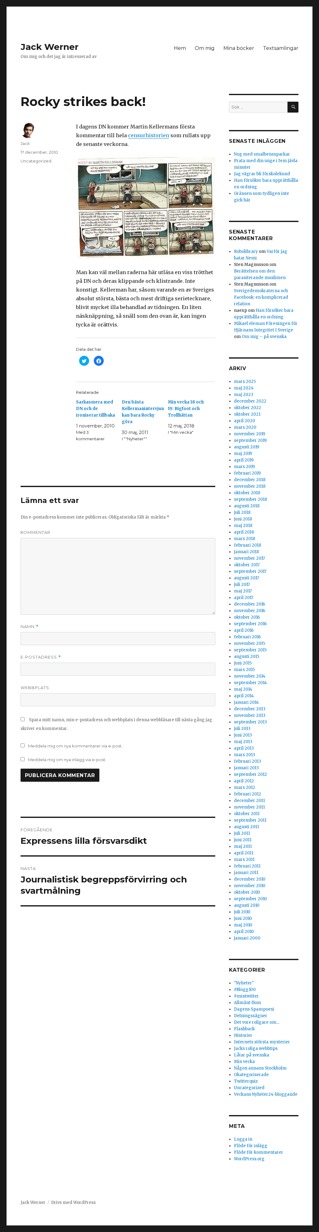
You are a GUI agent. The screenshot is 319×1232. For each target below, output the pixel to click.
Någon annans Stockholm (260, 1068)
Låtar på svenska (251, 1055)
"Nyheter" (244, 983)
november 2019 (249, 434)
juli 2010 (242, 912)
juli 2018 (242, 512)
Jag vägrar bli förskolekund (262, 173)
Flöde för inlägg (250, 1145)
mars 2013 (244, 754)
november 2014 (249, 676)
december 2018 (249, 479)
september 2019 (250, 440)
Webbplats (35, 687)
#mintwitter (246, 996)
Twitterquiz (246, 1081)
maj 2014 (243, 689)
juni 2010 (243, 918)
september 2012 (250, 774)
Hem (180, 48)
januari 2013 (246, 768)
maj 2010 (243, 925)
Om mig (205, 48)
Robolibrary (246, 251)
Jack (25, 143)
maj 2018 (243, 525)
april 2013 (244, 748)
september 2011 (250, 820)
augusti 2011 (246, 826)
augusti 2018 (246, 506)
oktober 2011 (246, 813)
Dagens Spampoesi (254, 1009)
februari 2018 (247, 545)
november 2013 (249, 715)
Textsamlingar (280, 48)
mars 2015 (244, 669)
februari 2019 (247, 473)
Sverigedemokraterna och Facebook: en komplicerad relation (261, 297)
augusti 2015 (246, 656)
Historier (243, 1035)
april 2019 (244, 460)
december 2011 (249, 800)
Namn (30, 626)
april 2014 (244, 695)
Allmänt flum (247, 1002)
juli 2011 (242, 833)
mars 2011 (244, 859)
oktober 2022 (247, 407)
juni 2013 (243, 735)
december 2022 (250, 401)
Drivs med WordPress (73, 1202)
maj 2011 (243, 846)
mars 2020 (245, 427)
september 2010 (250, 898)
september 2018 (250, 499)
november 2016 (249, 610)
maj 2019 (243, 453)
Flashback (244, 1028)
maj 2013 (243, 741)
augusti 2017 (246, 578)
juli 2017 (242, 584)
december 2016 (249, 604)
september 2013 (250, 722)
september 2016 (250, 623)
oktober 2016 (247, 617)
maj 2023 (243, 394)
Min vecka (244, 1061)
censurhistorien (148, 135)
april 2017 (243, 597)
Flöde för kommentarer (258, 1152)
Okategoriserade (251, 1074)
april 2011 (243, 853)
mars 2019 (244, 466)
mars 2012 (244, 787)
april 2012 (244, 781)
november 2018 (249, 486)
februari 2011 (247, 866)
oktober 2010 (247, 892)
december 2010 (249, 879)
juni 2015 (243, 663)
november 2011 (249, 807)
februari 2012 (247, 794)
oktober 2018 (247, 492)
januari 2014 (246, 702)
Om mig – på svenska (264, 336)
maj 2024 (244, 388)
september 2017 (250, 571)
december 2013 (249, 709)
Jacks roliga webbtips (256, 1048)
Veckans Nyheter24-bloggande (266, 1094)
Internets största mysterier (262, 1042)
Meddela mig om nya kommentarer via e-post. (75, 745)
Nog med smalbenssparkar (262, 154)
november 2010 (249, 885)
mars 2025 (245, 381)
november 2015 (249, 643)
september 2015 (250, 650)
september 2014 (250, 682)
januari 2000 (247, 938)
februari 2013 (247, 761)
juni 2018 (243, 519)
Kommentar (35, 532)
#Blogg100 (245, 989)
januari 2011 (246, 872)
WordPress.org (249, 1159)
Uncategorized (36, 160)
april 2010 (244, 931)
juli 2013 (242, 728)
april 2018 (244, 532)
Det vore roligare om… (256, 1022)
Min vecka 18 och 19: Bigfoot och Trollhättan (186, 408)
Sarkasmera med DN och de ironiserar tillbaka (95, 408)
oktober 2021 (247, 414)
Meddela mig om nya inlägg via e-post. (67, 759)
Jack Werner (50, 46)
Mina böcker (238, 48)
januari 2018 (246, 551)
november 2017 (249, 558)
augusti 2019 (246, 447)
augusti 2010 (246, 905)
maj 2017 (243, 591)
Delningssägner (250, 1015)
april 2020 (244, 420)
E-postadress (41, 657)
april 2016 (244, 630)
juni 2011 (242, 840)
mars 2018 (244, 538)
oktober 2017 (246, 565)
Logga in (243, 1139)
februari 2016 (247, 637)
